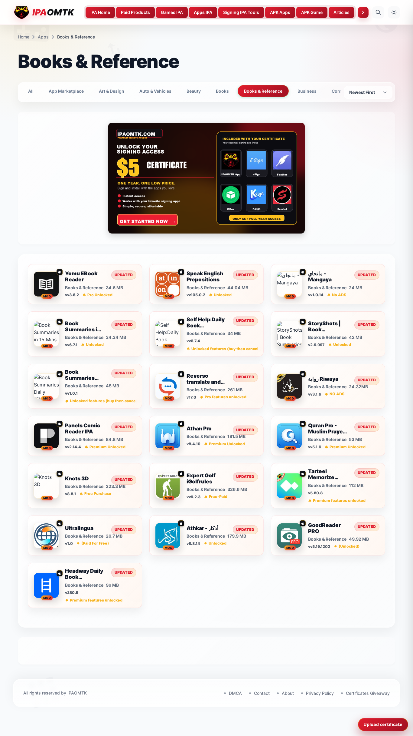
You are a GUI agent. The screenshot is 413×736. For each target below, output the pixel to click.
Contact (262, 693)
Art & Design (111, 91)
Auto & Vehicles (155, 91)
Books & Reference (263, 91)
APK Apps (280, 12)
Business (307, 91)
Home (23, 36)
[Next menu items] (363, 12)
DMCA (235, 693)
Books (222, 91)
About (288, 693)
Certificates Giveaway (368, 693)
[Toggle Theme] (394, 12)
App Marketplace (66, 91)
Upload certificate (382, 724)
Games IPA (172, 12)
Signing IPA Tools (241, 12)
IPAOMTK (77, 692)
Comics (339, 91)
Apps (43, 36)
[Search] (378, 12)
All (31, 91)
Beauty (194, 91)
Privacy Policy (320, 693)
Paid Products (135, 12)
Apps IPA (203, 12)
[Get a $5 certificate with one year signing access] (206, 178)
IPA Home (100, 12)
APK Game (312, 12)
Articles (341, 12)
